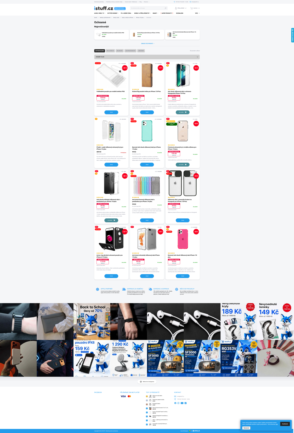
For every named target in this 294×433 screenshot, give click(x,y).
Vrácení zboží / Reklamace (131, 1)
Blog (140, 1)
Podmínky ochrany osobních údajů (114, 1)
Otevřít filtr (100, 57)
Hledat (165, 8)
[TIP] (111, 132)
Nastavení (246, 428)
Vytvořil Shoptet (184, 431)
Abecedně (141, 50)
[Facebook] (175, 403)
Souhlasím (285, 424)
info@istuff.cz (180, 396)
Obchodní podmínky (99, 1)
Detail (111, 112)
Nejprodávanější (130, 50)
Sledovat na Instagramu (148, 381)
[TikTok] (185, 403)
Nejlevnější (110, 50)
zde (277, 424)
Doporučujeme (99, 50)
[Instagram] (178, 403)
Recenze (146, 1)
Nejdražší (120, 50)
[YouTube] (182, 403)
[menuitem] (100, 13)
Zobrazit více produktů (147, 43)
